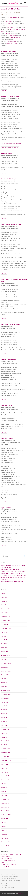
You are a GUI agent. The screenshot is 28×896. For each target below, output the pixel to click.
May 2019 (4, 745)
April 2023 (4, 710)
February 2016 (5, 842)
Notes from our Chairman (8, 864)
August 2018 (4, 764)
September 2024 (6, 671)
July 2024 (3, 679)
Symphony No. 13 (15, 37)
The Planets (8, 23)
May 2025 (4, 644)
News (2, 862)
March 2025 (4, 651)
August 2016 (4, 819)
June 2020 (4, 733)
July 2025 (3, 636)
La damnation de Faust (12, 17)
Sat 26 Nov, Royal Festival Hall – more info (11, 143)
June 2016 (4, 826)
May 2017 (4, 787)
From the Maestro (6, 858)
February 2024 (5, 690)
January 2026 (5, 613)
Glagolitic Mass (10, 27)
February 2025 (5, 655)
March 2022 (4, 725)
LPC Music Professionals (8, 860)
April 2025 (4, 648)
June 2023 (4, 706)
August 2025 (4, 632)
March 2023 (4, 714)
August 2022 (4, 717)
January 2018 (5, 776)
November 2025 (5, 620)
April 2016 (4, 834)
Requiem (7, 33)
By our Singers (5, 856)
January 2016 (5, 846)
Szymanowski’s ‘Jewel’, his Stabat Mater (12, 581)
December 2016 (5, 807)
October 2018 (5, 756)
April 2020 (4, 737)
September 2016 (6, 815)
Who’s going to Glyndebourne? (10, 569)
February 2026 (5, 609)
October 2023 (5, 698)
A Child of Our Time (11, 44)
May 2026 (4, 597)
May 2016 (4, 830)
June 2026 (4, 593)
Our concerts (5, 866)
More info (4, 90)
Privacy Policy (21, 893)
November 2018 (5, 752)
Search (24, 556)
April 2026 (4, 601)
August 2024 (4, 675)
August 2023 (4, 702)
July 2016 (3, 822)
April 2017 (4, 791)
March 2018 (4, 772)
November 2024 (5, 663)
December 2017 (5, 780)
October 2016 (5, 811)
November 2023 (5, 694)
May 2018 (4, 768)
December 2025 (5, 616)
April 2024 (4, 686)
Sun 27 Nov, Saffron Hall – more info (10, 147)
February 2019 (5, 749)
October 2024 (5, 667)
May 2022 (4, 721)
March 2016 (4, 838)
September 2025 (6, 628)
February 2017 (5, 799)
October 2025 (5, 624)
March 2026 (4, 605)
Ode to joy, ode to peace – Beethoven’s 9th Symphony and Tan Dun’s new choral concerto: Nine (13, 577)
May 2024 (4, 683)
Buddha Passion (11, 42)
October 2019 (5, 741)
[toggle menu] (24, 3)
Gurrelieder (12, 35)
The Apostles (8, 21)
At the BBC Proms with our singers (11, 854)
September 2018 (6, 760)
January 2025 (5, 659)
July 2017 (3, 784)
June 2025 (4, 640)
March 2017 (4, 795)
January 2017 (5, 803)
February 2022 (5, 729)
